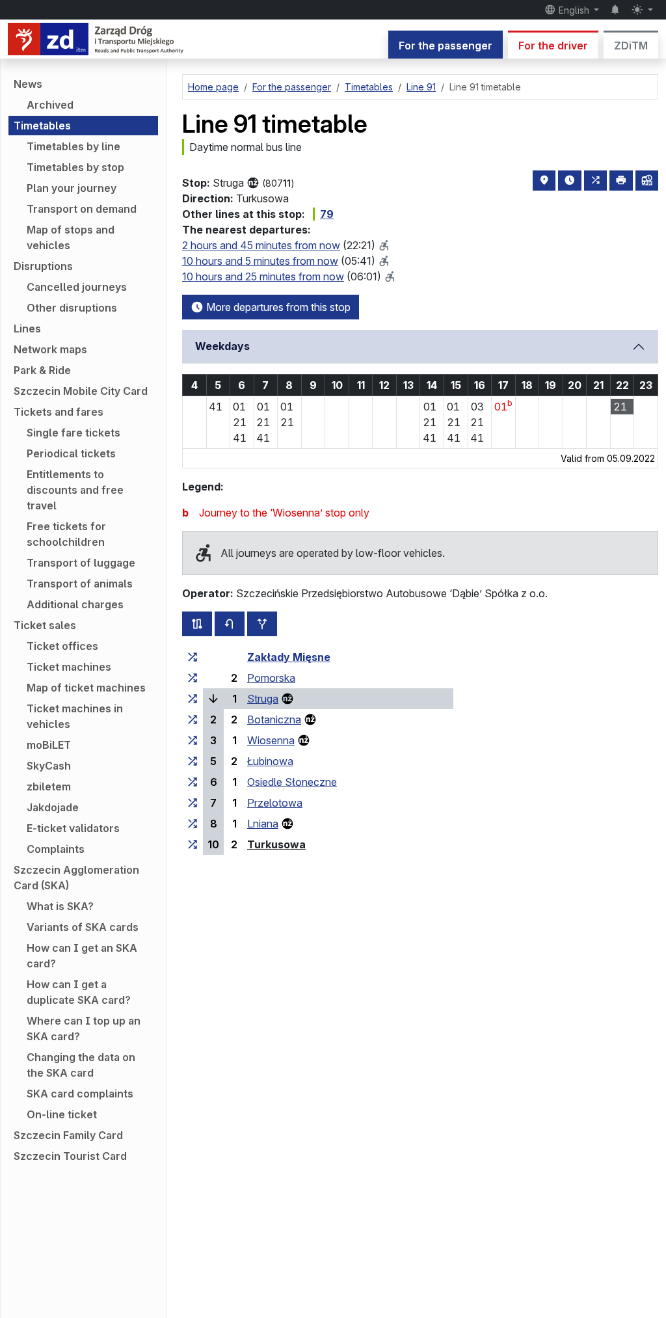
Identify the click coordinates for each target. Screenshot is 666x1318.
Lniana (262, 823)
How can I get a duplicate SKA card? (79, 992)
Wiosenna (271, 740)
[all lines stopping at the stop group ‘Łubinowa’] (192, 761)
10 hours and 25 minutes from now (263, 276)
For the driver (553, 45)
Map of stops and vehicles (70, 237)
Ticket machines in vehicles (75, 716)
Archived (50, 104)
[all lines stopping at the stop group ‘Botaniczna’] (192, 719)
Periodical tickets (71, 453)
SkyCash (49, 765)
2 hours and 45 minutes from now (261, 245)
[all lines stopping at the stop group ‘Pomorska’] (192, 677)
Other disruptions (72, 307)
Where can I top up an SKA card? (83, 1028)
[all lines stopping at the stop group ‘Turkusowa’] (192, 844)
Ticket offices (62, 645)
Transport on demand (82, 208)
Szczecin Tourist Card (70, 1156)
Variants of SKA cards (83, 927)
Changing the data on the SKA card (81, 1065)
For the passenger (445, 45)
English (574, 10)
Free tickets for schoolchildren (66, 534)
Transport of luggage (81, 562)
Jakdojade (53, 807)
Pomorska (271, 677)
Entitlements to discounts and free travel (75, 490)
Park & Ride (42, 370)
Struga (262, 698)
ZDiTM (631, 45)
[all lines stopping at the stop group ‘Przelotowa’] (192, 802)
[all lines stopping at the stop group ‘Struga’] (192, 698)
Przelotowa (274, 802)
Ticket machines (69, 666)
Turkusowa (276, 844)
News (28, 83)
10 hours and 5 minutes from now (260, 260)
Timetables (42, 125)
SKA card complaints (80, 1093)
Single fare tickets (73, 432)
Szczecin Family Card (68, 1135)
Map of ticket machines (86, 687)
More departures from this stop (277, 307)
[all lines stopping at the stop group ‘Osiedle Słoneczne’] (192, 781)
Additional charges (75, 604)
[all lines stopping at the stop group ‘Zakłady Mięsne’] (192, 657)
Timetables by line (73, 146)
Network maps (50, 349)
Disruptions (43, 266)
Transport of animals (80, 583)
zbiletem (49, 786)
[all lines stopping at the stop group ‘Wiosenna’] (192, 740)
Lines (27, 328)
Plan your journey (71, 188)
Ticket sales (45, 625)
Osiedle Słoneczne (292, 781)
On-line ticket (62, 1114)
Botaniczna (274, 719)
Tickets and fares (58, 411)
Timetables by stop (75, 167)
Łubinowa (270, 761)
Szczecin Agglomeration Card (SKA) (76, 877)
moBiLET (49, 744)
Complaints (56, 848)
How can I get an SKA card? (82, 955)
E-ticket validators (73, 828)
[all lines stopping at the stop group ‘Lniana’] (192, 823)
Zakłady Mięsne (288, 657)
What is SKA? (60, 906)
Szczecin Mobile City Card (81, 390)
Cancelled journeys (77, 286)
